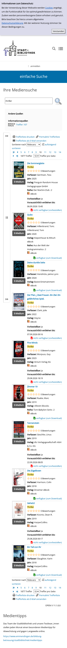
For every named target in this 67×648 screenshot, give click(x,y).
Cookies (49, 7)
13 (55, 152)
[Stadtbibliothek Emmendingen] (19, 48)
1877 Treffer (26, 155)
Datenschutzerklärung (12, 23)
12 (50, 152)
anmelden (35, 66)
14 (60, 152)
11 (45, 152)
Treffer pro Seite (47, 155)
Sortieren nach (19, 144)
